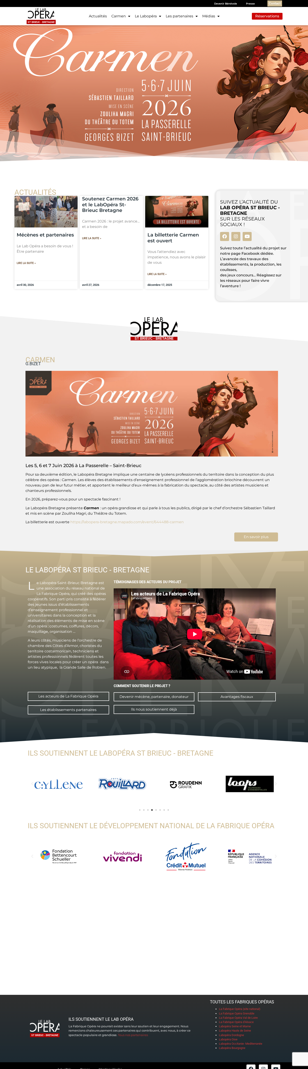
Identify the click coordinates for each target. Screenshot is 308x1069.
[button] (32, 784)
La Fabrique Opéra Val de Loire (238, 1017)
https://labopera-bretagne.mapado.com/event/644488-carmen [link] (127, 522)
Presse (250, 3)
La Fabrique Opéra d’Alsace (236, 1022)
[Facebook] (224, 236)
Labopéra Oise (228, 1039)
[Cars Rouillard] (122, 784)
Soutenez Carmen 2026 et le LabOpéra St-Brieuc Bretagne (110, 204)
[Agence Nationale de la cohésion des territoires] (250, 856)
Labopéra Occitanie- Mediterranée (240, 1043)
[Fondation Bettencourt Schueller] (58, 856)
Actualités (98, 16)
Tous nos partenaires (133, 1035)
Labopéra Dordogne (231, 1035)
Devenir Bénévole (225, 3)
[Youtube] (247, 236)
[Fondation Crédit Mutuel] (186, 856)
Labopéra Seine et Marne (235, 1026)
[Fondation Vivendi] (122, 856)
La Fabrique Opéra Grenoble (236, 1013)
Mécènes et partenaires (45, 235)
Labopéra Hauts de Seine (235, 1030)
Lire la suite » (26, 263)
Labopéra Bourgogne (232, 1048)
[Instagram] (235, 236)
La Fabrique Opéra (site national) (239, 1009)
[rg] (186, 784)
